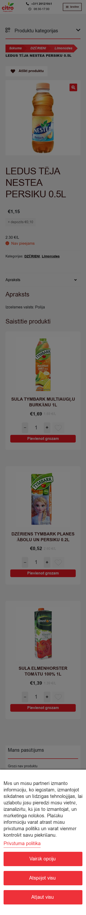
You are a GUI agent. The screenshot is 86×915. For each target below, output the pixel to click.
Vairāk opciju (42, 859)
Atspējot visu (42, 878)
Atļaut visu (42, 897)
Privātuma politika (22, 843)
